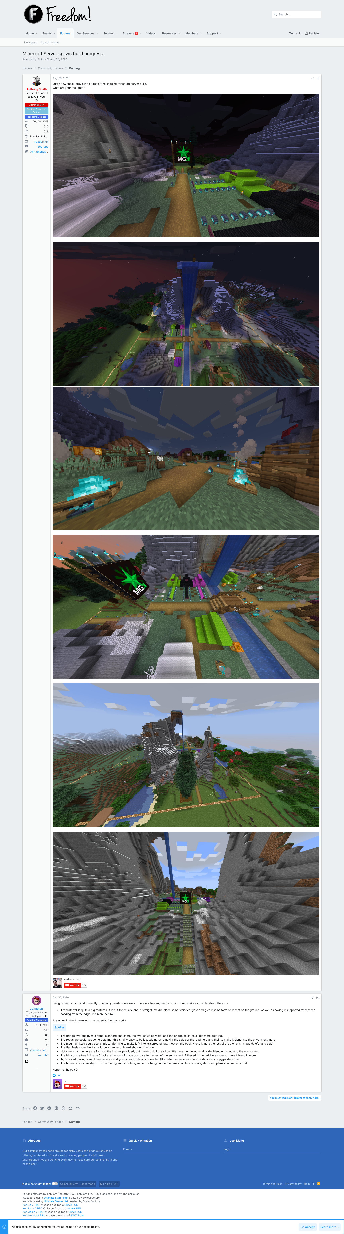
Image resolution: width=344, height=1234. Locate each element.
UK (46, 1045)
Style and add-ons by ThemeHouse (117, 1193)
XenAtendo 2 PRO (34, 1215)
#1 (318, 78)
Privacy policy (293, 1183)
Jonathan (36, 1008)
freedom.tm (41, 141)
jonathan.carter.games (44, 1050)
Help (307, 1183)
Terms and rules (272, 1183)
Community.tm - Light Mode (77, 1183)
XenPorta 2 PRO (32, 1208)
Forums (127, 1149)
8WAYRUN (71, 1204)
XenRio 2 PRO (31, 1204)
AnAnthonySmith (40, 151)
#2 (317, 997)
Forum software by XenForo (58, 1193)
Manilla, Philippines (42, 136)
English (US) (110, 1183)
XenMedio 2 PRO (33, 1211)
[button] (36, 33)
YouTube (43, 146)
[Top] (313, 1184)
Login (227, 1149)
